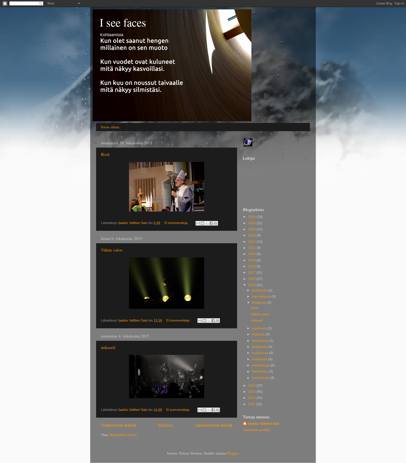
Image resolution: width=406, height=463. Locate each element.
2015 (252, 285)
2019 (252, 260)
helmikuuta (260, 371)
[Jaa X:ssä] (206, 223)
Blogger (232, 453)
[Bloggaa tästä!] (202, 223)
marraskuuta (262, 296)
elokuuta (258, 334)
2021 (252, 248)
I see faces (123, 22)
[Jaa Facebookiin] (211, 223)
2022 (252, 241)
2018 (252, 266)
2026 (252, 217)
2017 (252, 272)
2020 (252, 254)
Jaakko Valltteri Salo (264, 423)
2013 (252, 391)
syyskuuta (260, 328)
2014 (252, 385)
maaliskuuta (261, 365)
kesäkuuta (260, 347)
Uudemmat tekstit (118, 425)
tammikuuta (261, 378)
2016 (252, 279)
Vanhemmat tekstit (213, 425)
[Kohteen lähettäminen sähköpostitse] (197, 223)
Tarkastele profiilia (256, 430)
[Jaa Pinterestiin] (215, 223)
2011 (252, 404)
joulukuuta (260, 290)
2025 (252, 223)
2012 (252, 398)
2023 (252, 235)
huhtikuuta (260, 359)
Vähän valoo (111, 250)
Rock (105, 154)
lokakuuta (259, 302)
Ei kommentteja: (176, 223)
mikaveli (108, 347)
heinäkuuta (260, 340)
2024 (252, 229)
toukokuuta (260, 353)
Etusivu (165, 425)
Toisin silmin (110, 127)
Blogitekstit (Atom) (123, 435)
